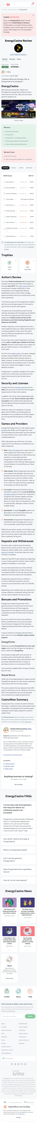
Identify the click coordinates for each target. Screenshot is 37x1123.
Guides (3, 1043)
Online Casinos (23, 1033)
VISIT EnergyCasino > (18, 54)
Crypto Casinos (6, 1046)
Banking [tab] (29, 168)
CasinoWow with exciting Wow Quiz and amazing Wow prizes (9, 941)
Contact (3, 1027)
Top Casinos (22, 1037)
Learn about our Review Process (12, 755)
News (19, 59)
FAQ (2, 1033)
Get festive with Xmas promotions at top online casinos (9, 911)
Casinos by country (7, 1050)
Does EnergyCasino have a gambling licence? (17, 870)
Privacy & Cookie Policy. (8, 1011)
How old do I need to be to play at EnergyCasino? (16, 840)
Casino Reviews (13, 9)
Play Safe (4, 1037)
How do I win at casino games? (15, 880)
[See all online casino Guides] (7, 991)
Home (5, 9)
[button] (2, 109)
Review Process (6, 1030)
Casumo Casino (9, 764)
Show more (28, 722)
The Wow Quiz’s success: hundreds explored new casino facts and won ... (27, 912)
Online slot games (14, 450)
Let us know (18, 784)
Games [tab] (21, 168)
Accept (18, 1117)
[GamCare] (29, 1102)
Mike (9, 72)
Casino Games (23, 1027)
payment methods (7, 552)
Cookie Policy (21, 1114)
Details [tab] (13, 168)
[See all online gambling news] (18, 991)
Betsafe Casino (9, 766)
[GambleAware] (15, 1102)
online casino (22, 286)
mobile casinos (16, 353)
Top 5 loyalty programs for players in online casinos (27, 941)
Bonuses (12, 59)
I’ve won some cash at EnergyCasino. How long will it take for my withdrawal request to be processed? (17, 809)
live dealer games (10, 494)
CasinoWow (6, 1078)
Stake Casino (9, 769)
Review (4, 59)
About (3, 1024)
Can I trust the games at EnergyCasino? (12, 859)
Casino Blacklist (6, 1053)
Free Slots (22, 1030)
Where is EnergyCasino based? (15, 850)
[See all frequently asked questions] (30, 991)
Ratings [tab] (5, 168)
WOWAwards (23, 1024)
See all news (9, 978)
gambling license (20, 387)
